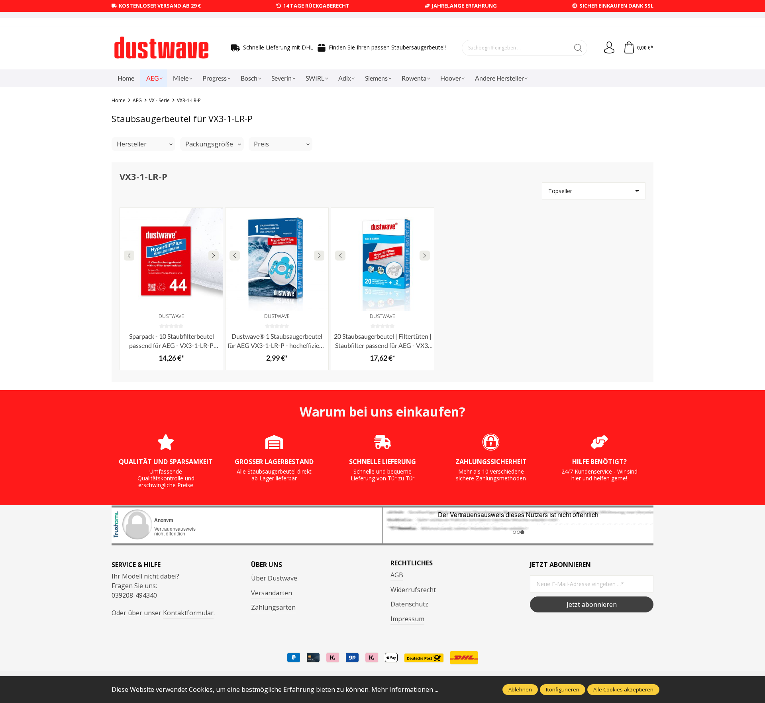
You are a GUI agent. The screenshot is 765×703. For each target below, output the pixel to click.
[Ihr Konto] (609, 47)
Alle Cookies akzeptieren (623, 689)
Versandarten (271, 592)
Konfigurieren (562, 689)
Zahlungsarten (273, 607)
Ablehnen (520, 689)
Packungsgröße (209, 144)
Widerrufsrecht (413, 589)
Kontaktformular (188, 612)
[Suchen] (578, 48)
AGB (396, 575)
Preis (261, 144)
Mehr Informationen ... (404, 689)
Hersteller (132, 144)
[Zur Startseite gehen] (161, 47)
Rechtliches (411, 563)
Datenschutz (409, 604)
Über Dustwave (274, 578)
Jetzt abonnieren (592, 604)
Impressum (407, 618)
